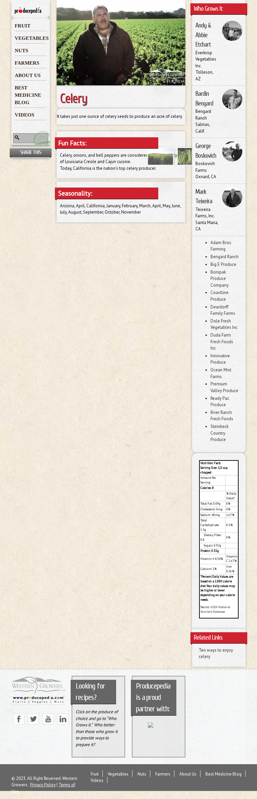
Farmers (27, 63)
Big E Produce (223, 264)
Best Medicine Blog (28, 95)
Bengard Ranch (224, 257)
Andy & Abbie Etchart (203, 35)
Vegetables (31, 38)
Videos (24, 115)
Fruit (22, 25)
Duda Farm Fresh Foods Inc (221, 341)
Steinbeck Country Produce (219, 433)
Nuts (21, 50)
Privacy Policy (43, 785)
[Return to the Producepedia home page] (28, 12)
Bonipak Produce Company (219, 278)
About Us (27, 75)
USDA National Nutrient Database (215, 609)
